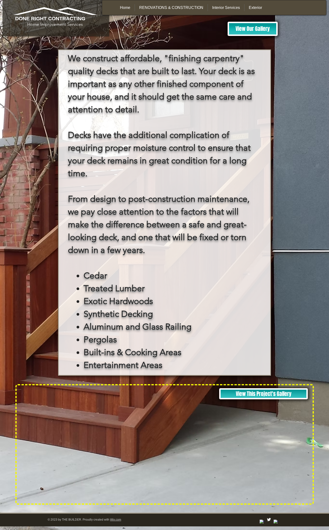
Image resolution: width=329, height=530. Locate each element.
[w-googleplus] (276, 522)
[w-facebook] (262, 522)
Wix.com (115, 519)
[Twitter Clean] (269, 519)
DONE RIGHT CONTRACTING (50, 18)
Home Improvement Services (49, 24)
